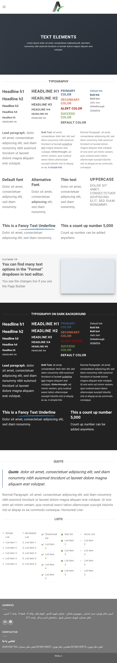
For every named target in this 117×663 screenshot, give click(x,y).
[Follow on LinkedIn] (10, 622)
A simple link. (55, 167)
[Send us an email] (5, 622)
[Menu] (4, 7)
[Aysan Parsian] (58, 7)
